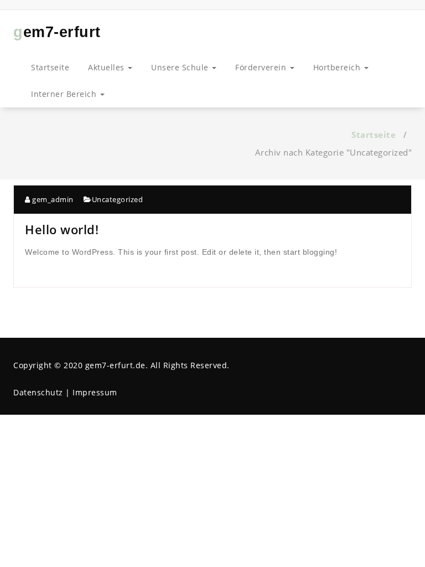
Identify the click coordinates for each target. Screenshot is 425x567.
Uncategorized (117, 199)
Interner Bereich (65, 94)
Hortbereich (338, 67)
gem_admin (52, 199)
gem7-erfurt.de (115, 365)
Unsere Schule (181, 67)
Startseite (50, 67)
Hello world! (62, 229)
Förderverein (262, 67)
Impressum (94, 392)
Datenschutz (38, 392)
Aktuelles (107, 67)
